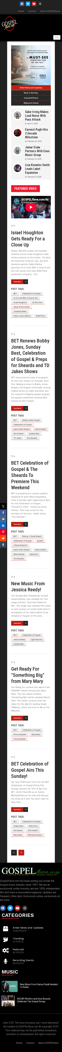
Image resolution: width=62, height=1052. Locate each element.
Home (21, 11)
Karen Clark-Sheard (22, 429)
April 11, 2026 (32, 123)
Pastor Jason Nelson (22, 316)
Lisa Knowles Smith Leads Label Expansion (37, 169)
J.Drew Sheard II (20, 545)
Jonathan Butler (20, 311)
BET (15, 293)
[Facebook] (22, 4)
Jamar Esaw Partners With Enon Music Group (37, 151)
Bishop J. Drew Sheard (31, 536)
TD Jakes (17, 438)
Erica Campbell (20, 734)
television (34, 554)
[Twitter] (28, 4)
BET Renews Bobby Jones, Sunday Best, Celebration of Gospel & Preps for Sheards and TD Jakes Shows (30, 356)
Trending (18, 938)
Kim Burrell (18, 830)
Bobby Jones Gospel (31, 420)
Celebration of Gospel (31, 293)
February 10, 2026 (34, 177)
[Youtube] (34, 4)
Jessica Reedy (19, 639)
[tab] (31, 87)
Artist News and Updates (31, 87)
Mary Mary (36, 734)
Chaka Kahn (18, 826)
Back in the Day (31, 93)
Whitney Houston (35, 835)
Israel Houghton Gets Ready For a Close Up (28, 239)
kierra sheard (40, 429)
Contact (32, 11)
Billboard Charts (31, 103)
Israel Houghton (20, 302)
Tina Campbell (19, 739)
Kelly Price (33, 826)
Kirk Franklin (19, 433)
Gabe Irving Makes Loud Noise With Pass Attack (36, 115)
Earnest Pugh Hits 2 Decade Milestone (36, 133)
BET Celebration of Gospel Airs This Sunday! (30, 770)
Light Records (36, 639)
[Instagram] (40, 4)
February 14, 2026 (34, 159)
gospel (40, 541)
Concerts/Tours (31, 98)
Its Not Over (37, 302)
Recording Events (23, 960)
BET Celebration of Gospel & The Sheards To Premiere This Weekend (30, 475)
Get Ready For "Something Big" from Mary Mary (27, 675)
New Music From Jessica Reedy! (28, 586)
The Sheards (32, 438)
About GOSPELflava (50, 11)
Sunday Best (34, 433)
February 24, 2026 (34, 141)
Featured (18, 949)
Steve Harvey (19, 554)
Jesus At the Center (22, 307)
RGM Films (40, 316)
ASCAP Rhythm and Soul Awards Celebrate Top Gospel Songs (33, 1000)
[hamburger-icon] (56, 37)
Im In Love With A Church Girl (26, 298)
